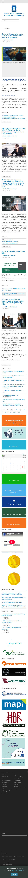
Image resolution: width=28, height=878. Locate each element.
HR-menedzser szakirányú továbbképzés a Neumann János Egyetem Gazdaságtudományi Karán (13, 301)
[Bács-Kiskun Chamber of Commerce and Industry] (14, 7)
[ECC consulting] (14, 694)
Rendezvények (17, 784)
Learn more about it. (18, 870)
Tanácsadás (16, 778)
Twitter (6, 24)
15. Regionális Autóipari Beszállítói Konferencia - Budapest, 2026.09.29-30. (13, 404)
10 (10, 412)
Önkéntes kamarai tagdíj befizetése (14, 425)
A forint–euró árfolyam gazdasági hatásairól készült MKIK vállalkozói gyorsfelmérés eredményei (14, 386)
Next (14, 412)
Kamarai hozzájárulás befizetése (14, 423)
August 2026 (14, 455)
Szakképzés (4, 786)
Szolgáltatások (5, 788)
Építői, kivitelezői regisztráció (5, 783)
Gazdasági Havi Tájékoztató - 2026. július (13, 252)
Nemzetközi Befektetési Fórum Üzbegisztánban (10, 395)
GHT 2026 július (6, 290)
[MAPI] (14, 705)
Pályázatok (16, 775)
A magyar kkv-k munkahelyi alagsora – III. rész (13, 380)
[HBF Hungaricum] (14, 720)
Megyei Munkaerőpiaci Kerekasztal (6, 790)
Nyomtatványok (5, 793)
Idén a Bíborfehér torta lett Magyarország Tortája (13, 372)
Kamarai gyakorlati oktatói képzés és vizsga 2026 (14, 400)
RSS (12, 24)
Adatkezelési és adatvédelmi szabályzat (20, 789)
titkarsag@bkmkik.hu (7, 864)
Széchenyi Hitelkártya (18, 776)
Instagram (9, 24)
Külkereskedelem (17, 780)
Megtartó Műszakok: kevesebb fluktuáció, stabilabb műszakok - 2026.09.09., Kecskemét (13, 35)
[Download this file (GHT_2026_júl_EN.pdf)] (13, 293)
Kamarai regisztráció (6, 780)
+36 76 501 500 (6, 862)
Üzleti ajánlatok (17, 782)
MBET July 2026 (6, 295)
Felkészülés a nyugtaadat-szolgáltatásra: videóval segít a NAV (13, 376)
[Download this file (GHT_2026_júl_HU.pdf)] (13, 288)
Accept (14, 874)
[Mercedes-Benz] (14, 672)
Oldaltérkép (4, 775)
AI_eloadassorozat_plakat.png (10, 243)
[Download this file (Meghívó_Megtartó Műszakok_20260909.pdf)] (14, 116)
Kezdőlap (16, 786)
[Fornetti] (14, 664)
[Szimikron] (14, 682)
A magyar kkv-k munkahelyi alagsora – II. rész (13, 391)
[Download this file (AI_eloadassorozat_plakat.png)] (14, 240)
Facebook (3, 24)
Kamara (3, 778)
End (19, 412)
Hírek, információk (5, 776)
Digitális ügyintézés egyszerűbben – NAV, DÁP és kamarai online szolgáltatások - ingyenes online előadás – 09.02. (14, 131)
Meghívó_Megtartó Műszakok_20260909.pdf (13, 118)
